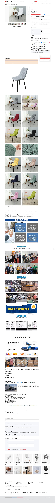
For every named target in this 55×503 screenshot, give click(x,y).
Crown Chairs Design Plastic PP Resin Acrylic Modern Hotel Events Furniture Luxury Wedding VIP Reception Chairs (17, 476)
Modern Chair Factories (7, 492)
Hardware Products (32, 405)
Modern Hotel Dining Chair (37, 492)
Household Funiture (6, 483)
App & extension (42, 3)
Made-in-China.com (24, 499)
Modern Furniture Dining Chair (30, 492)
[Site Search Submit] (36, 1)
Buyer (35, 3)
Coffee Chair (23, 405)
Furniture (7, 4)
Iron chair (5, 482)
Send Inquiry (36, 14)
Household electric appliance (30, 482)
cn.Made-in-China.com (33, 499)
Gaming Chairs (13, 405)
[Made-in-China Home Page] (8, 1)
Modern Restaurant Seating (14, 489)
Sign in (49, 1)
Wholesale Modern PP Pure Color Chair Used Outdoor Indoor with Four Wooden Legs (27, 463)
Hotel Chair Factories (24, 492)
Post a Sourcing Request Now (22, 449)
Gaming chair (29, 483)
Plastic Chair (26, 405)
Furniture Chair (18, 492)
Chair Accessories (17, 405)
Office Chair (10, 405)
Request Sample (42, 16)
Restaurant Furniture (11, 4)
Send (9, 449)
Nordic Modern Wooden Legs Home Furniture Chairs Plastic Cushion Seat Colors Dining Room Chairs (36, 476)
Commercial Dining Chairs (7, 489)
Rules (50, 3)
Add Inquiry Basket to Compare (17, 26)
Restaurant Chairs (15, 4)
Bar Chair (28, 405)
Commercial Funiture (41, 482)
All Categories (6, 3)
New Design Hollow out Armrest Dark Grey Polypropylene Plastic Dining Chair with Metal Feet (46, 463)
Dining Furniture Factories (13, 492)
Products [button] (15, 1)
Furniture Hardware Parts (18, 483)
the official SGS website (19, 382)
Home (5, 4)
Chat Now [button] (46, 14)
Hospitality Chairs (20, 489)
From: (7, 440)
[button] (34, 1)
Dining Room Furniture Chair (44, 492)
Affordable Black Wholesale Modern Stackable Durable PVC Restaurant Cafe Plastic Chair (27, 476)
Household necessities (18, 482)
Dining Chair (20, 405)
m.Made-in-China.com (29, 499)
